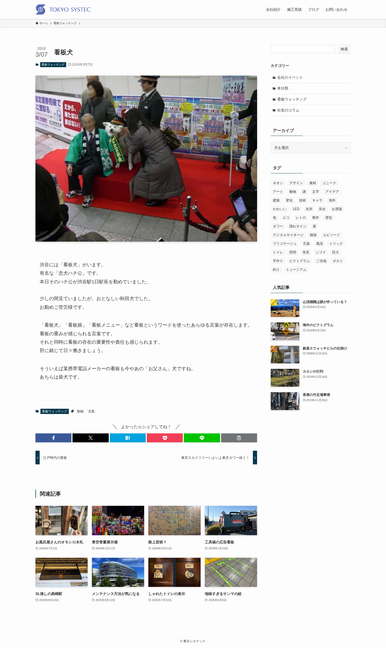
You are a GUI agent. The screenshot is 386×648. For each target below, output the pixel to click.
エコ (286, 218)
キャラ (317, 200)
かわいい (279, 209)
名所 (309, 209)
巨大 (335, 252)
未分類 (282, 88)
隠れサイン (297, 226)
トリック (336, 244)
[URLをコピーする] (239, 437)
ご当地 (321, 261)
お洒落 (337, 209)
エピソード (331, 235)
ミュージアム (296, 270)
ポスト (338, 261)
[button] (53, 437)
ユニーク (329, 183)
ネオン (278, 183)
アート (278, 192)
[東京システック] (63, 9)
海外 (332, 200)
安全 (322, 209)
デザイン (296, 183)
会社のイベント (290, 77)
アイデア (332, 192)
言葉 (91, 411)
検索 (344, 49)
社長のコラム (288, 110)
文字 (315, 192)
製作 (315, 218)
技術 (302, 200)
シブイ (321, 252)
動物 (80, 411)
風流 (319, 244)
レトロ (301, 218)
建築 (276, 200)
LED (296, 209)
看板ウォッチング (53, 64)
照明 (292, 252)
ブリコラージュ (285, 244)
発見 (305, 252)
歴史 (328, 218)
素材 (312, 183)
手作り (278, 261)
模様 (313, 235)
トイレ (278, 252)
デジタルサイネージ (288, 235)
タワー (278, 226)
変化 (289, 200)
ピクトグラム (299, 261)
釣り (276, 270)
